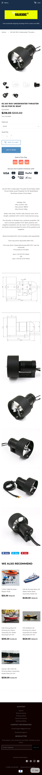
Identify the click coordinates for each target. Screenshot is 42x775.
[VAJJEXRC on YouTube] (38, 761)
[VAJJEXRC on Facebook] (27, 761)
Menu (6, 3)
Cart (38, 3)
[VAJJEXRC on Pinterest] (31, 761)
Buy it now (11, 150)
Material (5, 122)
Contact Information (20, 757)
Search (21, 710)
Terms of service (21, 718)
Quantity (5, 132)
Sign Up (36, 747)
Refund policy (21, 713)
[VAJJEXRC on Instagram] (34, 761)
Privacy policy (21, 716)
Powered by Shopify (27, 767)
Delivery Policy (21, 721)
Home (4, 32)
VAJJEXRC (14, 767)
